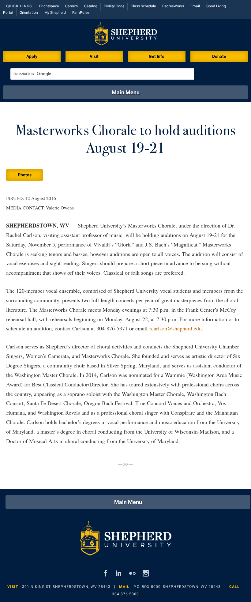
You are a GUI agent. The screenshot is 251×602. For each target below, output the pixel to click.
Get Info (156, 56)
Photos (25, 174)
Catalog (90, 6)
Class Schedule (143, 6)
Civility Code (114, 6)
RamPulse (80, 12)
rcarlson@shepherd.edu (175, 328)
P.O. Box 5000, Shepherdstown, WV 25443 (177, 587)
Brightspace (49, 6)
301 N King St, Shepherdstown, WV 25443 (66, 587)
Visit (94, 56)
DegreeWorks (173, 6)
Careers (71, 6)
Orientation (29, 12)
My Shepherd (55, 12)
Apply (31, 56)
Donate (219, 56)
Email (195, 6)
